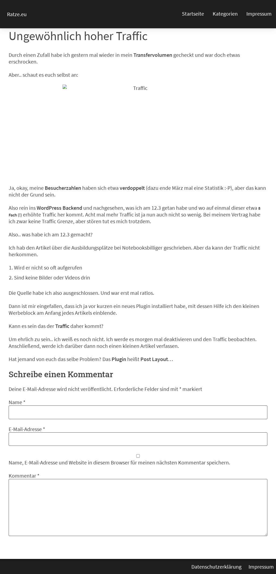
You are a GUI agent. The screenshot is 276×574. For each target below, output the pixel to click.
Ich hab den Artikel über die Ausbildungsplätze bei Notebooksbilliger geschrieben (100, 247)
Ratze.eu (17, 14)
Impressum (259, 13)
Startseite (193, 13)
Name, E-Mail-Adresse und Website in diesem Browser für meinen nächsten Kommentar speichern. (119, 462)
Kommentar (24, 475)
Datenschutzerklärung (216, 566)
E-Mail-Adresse (27, 429)
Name (17, 402)
